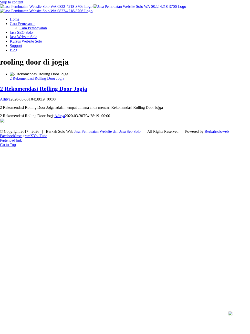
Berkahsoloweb (217, 131)
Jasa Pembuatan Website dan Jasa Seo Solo (107, 131)
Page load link (11, 140)
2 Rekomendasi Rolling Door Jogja (37, 78)
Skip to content (11, 2)
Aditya (5, 99)
